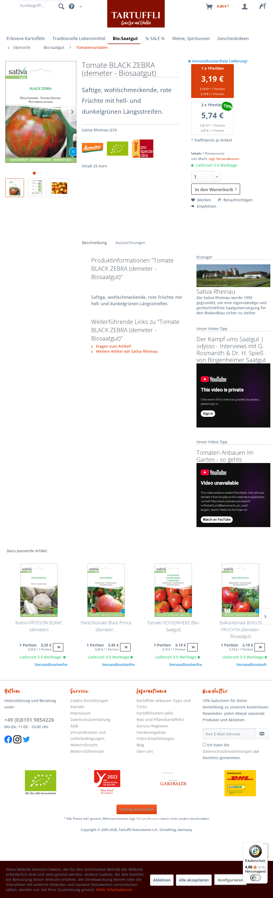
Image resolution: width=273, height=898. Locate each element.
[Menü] (264, 845)
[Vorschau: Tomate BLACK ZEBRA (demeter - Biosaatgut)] (14, 187)
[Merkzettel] (264, 6)
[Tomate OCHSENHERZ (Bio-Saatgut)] (173, 590)
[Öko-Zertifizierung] (40, 783)
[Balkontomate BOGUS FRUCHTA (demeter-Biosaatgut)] (240, 590)
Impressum (80, 713)
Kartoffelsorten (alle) (154, 713)
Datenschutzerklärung (90, 719)
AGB (74, 725)
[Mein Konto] (246, 6)
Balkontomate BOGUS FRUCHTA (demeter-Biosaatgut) (241, 629)
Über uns (144, 751)
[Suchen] (61, 6)
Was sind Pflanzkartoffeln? (160, 719)
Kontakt (77, 706)
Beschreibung (94, 242)
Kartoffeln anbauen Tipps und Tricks (163, 703)
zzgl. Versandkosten (224, 158)
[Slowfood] (107, 783)
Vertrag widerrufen (136, 809)
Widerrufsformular (87, 751)
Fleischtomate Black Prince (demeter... (106, 626)
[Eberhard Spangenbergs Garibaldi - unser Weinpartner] (173, 783)
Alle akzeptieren (194, 880)
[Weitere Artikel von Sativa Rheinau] (233, 275)
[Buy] (58, 647)
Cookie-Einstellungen (89, 700)
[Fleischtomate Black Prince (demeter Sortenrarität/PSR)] (106, 590)
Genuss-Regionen (152, 725)
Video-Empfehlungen (155, 738)
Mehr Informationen (114, 889)
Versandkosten (148, 818)
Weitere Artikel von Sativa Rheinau (126, 351)
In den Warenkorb (214, 190)
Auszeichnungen (130, 242)
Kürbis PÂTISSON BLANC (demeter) (38, 626)
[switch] (255, 878)
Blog (140, 744)
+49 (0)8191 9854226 (29, 719)
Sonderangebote (151, 732)
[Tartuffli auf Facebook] (8, 746)
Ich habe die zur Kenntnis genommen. (231, 751)
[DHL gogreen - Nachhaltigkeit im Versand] (240, 783)
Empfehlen (206, 206)
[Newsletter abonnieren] (261, 733)
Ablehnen (162, 880)
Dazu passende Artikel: (27, 550)
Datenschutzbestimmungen (227, 751)
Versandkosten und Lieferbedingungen (88, 735)
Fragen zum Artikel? (113, 346)
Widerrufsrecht (84, 744)
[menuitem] (264, 6)
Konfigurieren (230, 880)
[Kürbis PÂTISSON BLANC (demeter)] (39, 590)
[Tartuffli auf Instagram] (17, 746)
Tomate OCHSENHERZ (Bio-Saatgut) (173, 626)
